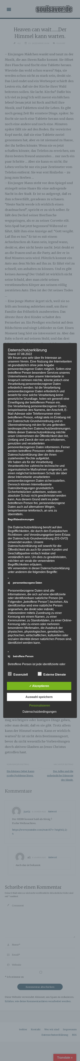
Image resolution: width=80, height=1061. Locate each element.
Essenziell (20, 674)
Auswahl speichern (39, 696)
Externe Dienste (54, 674)
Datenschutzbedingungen (40, 711)
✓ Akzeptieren (39, 685)
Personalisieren (39, 705)
